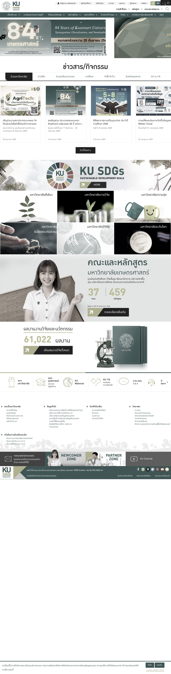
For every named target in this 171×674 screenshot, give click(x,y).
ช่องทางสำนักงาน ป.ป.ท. (16, 443)
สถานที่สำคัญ (11, 410)
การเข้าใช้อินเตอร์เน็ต (57, 421)
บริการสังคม (73, 15)
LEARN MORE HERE (155, 670)
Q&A (162, 15)
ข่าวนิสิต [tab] (41, 76)
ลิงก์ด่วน (95, 413)
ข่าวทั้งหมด (85, 150)
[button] (65, 55)
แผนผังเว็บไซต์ (97, 418)
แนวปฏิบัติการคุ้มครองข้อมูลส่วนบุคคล (64, 418)
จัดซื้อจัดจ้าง (109, 76)
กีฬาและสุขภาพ (12, 418)
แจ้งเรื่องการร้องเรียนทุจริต (142, 15)
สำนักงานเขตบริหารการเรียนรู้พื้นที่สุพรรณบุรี (152, 424)
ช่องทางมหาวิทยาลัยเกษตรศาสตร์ (19, 438)
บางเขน (137, 410)
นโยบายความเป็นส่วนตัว (162, 476)
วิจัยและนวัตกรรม (55, 15)
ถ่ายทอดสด (53, 426)
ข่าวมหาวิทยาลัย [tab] (19, 76)
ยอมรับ (159, 665)
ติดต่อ (123, 15)
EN (158, 3)
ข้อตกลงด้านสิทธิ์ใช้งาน (144, 476)
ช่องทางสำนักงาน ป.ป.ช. (15, 441)
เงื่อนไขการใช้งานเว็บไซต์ (125, 476)
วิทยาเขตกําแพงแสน (143, 413)
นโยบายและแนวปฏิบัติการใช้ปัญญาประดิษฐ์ (65, 410)
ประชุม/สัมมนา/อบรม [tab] (65, 76)
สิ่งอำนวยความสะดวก (14, 415)
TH (153, 3)
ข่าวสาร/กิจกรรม (107, 15)
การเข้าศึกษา (121, 9)
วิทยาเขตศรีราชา (141, 421)
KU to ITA (155, 76)
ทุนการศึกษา (89, 15)
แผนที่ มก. (96, 415)
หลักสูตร (135, 9)
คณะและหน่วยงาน (152, 9)
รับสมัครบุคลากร (133, 76)
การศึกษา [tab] (89, 76)
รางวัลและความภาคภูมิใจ (34, 15)
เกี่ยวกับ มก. (12, 15)
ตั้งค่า (150, 665)
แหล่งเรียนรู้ (10, 413)
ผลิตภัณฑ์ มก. (12, 421)
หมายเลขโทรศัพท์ (99, 410)
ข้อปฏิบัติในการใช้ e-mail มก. (60, 424)
